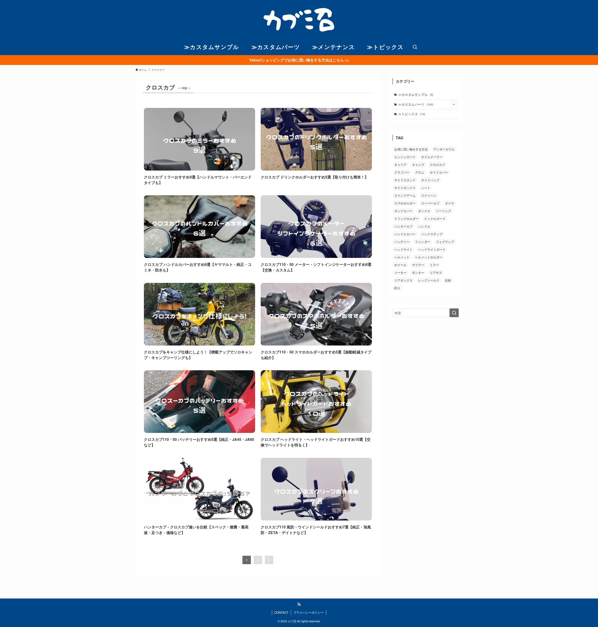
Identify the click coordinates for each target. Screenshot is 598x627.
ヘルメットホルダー (428, 257)
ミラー (434, 265)
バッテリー (401, 241)
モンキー (418, 272)
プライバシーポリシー (308, 612)
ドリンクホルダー (406, 218)
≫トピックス (411, 113)
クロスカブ (437, 164)
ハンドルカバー (405, 234)
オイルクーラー (431, 157)
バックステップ (431, 234)
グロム (419, 172)
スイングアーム (405, 195)
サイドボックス (405, 187)
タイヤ (449, 203)
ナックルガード (434, 218)
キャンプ (418, 164)
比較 (448, 280)
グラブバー (401, 172)
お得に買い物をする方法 (411, 149)
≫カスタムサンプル (415, 94)
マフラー (418, 265)
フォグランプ (445, 241)
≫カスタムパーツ (415, 104)
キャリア (400, 164)
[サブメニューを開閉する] (453, 104)
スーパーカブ (430, 203)
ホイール (400, 265)
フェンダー (422, 241)
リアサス (436, 272)
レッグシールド (428, 280)
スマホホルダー (405, 203)
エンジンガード (405, 157)
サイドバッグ (430, 180)
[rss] (299, 604)
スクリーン (428, 195)
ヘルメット (401, 257)
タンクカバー (403, 211)
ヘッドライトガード (431, 249)
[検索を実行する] (454, 312)
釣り (397, 288)
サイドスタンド (405, 180)
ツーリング (443, 211)
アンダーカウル (444, 149)
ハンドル (424, 226)
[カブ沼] (299, 20)
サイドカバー (439, 172)
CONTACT (281, 612)
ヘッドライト (403, 249)
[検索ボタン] (415, 47)
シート (425, 187)
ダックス (424, 211)
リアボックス (403, 280)
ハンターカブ (403, 226)
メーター (400, 272)
